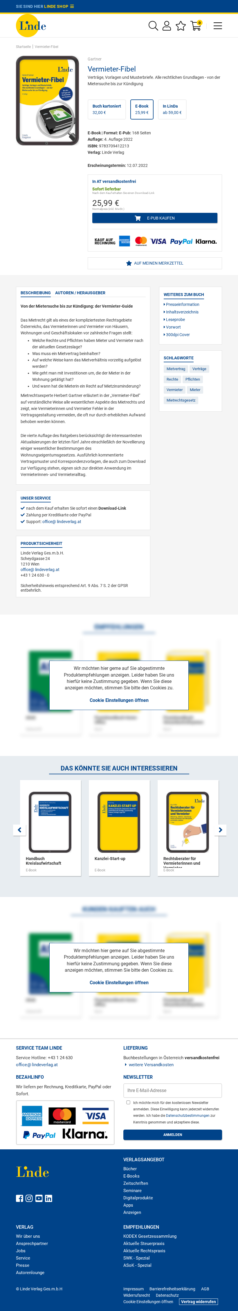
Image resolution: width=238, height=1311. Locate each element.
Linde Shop (57, 6)
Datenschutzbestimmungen (188, 1116)
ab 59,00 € (172, 109)
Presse (22, 1265)
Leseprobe (175, 319)
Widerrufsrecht (136, 1295)
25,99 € (142, 109)
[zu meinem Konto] (167, 28)
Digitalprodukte (138, 1198)
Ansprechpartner (32, 1243)
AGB (205, 1289)
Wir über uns (28, 1236)
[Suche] (153, 28)
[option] (50, 831)
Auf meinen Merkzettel (158, 263)
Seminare (132, 1190)
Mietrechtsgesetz (181, 400)
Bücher (130, 1168)
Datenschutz (167, 1295)
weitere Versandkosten (151, 1064)
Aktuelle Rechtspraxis (144, 1250)
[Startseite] (31, 25)
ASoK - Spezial (137, 1265)
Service (23, 1258)
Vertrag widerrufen (198, 1301)
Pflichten (192, 379)
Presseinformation (182, 304)
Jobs (21, 1250)
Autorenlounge (30, 1272)
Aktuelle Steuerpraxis (144, 1243)
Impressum (133, 1289)
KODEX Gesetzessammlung (149, 1236)
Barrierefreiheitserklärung (172, 1289)
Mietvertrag (176, 369)
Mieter (195, 390)
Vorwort (173, 327)
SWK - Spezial (136, 1258)
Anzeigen (132, 1212)
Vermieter (175, 390)
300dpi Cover (177, 334)
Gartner (95, 59)
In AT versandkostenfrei (114, 181)
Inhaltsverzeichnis (182, 312)
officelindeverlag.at (61, 521)
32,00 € (107, 109)
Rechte (172, 379)
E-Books (131, 1176)
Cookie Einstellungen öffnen (119, 700)
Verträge (199, 369)
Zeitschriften (135, 1183)
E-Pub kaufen (160, 218)
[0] (196, 28)
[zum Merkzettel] (180, 28)
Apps (128, 1205)
